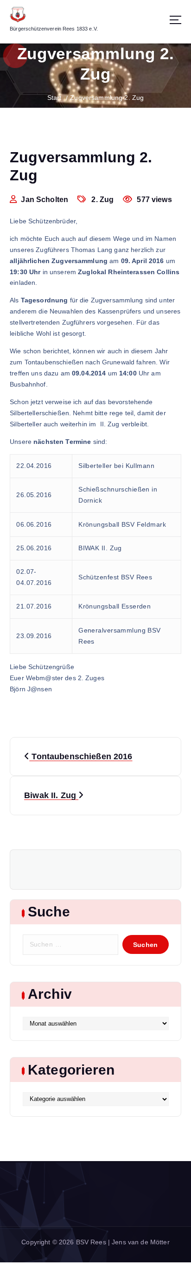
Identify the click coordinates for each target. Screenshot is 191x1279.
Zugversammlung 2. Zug (107, 97)
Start (54, 97)
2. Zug (102, 199)
